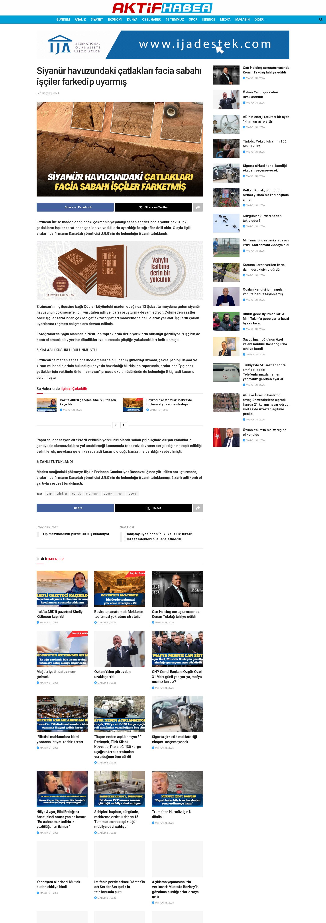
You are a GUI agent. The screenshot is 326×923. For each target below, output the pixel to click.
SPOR (193, 19)
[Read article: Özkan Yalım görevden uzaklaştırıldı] (119, 649)
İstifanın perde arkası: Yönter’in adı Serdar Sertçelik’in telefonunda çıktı (119, 887)
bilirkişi (62, 493)
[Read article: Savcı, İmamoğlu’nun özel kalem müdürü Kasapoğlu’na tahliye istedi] (226, 346)
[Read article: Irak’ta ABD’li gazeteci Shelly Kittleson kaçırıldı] (47, 405)
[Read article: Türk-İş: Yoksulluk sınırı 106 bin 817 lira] (226, 148)
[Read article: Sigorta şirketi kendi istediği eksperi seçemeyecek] (177, 714)
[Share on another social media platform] (198, 207)
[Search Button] (321, 19)
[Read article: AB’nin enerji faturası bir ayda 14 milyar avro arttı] (226, 124)
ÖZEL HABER (151, 19)
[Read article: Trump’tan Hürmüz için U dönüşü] (177, 789)
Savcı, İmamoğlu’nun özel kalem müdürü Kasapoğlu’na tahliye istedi (265, 344)
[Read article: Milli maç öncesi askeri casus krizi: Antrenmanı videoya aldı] (226, 247)
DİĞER (259, 19)
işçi (120, 493)
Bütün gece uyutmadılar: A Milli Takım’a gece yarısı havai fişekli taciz (266, 318)
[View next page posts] (123, 425)
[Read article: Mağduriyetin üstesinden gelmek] (62, 649)
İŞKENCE (208, 19)
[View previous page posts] (115, 425)
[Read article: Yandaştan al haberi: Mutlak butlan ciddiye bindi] (62, 859)
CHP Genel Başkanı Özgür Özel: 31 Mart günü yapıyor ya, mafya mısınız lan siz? (177, 677)
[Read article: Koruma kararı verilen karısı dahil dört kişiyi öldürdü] (226, 272)
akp (49, 493)
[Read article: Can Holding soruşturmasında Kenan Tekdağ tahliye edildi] (177, 589)
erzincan (92, 493)
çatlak (76, 493)
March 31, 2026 (72, 410)
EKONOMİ (115, 19)
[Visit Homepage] (163, 8)
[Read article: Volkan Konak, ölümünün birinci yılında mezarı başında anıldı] (226, 197)
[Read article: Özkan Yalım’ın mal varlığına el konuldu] (226, 437)
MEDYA (225, 19)
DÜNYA (132, 19)
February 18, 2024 (48, 93)
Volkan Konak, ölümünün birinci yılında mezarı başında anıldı (266, 195)
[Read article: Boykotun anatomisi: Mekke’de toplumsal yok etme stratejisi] (133, 405)
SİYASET (97, 19)
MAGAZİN (242, 19)
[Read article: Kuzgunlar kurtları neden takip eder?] (226, 223)
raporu (132, 493)
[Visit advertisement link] (163, 48)
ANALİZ (80, 19)
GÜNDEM (63, 19)
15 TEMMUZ (175, 19)
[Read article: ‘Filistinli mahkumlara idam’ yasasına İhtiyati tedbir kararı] (62, 714)
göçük (108, 493)
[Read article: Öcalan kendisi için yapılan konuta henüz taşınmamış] (226, 296)
